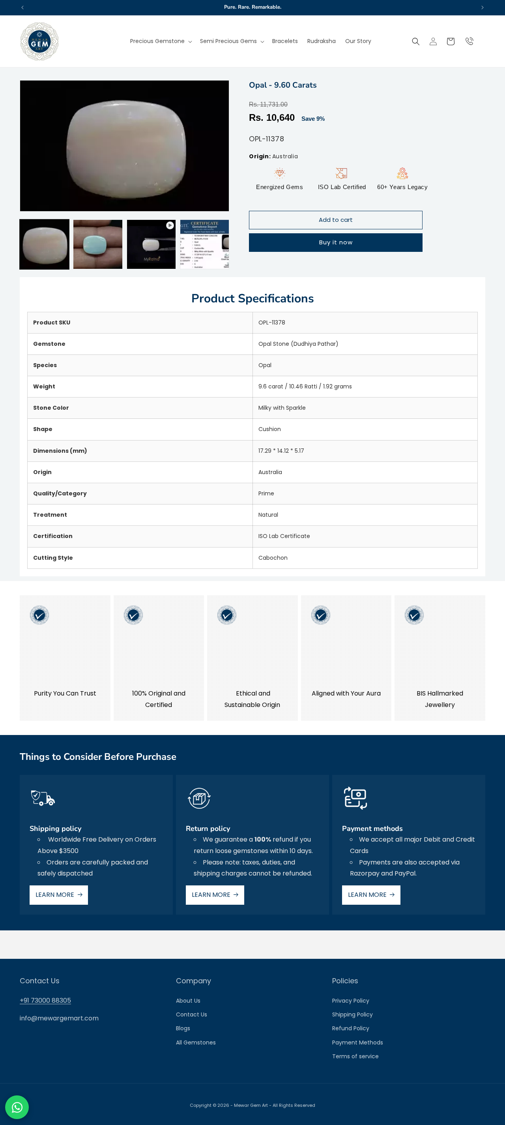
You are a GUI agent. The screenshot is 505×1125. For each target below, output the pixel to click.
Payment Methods (357, 1042)
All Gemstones (196, 1042)
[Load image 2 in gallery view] (97, 244)
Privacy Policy (350, 1001)
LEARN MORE (55, 894)
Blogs (183, 1028)
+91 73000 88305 (45, 1000)
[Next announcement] (482, 7)
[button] (160, 41)
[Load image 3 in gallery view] (204, 244)
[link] (65, 658)
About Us (188, 1001)
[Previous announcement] (22, 7)
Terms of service (355, 1056)
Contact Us (191, 1014)
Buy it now (336, 242)
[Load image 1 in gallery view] (44, 244)
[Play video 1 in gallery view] (151, 244)
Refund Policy (350, 1028)
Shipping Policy (352, 1014)
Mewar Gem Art (251, 1105)
